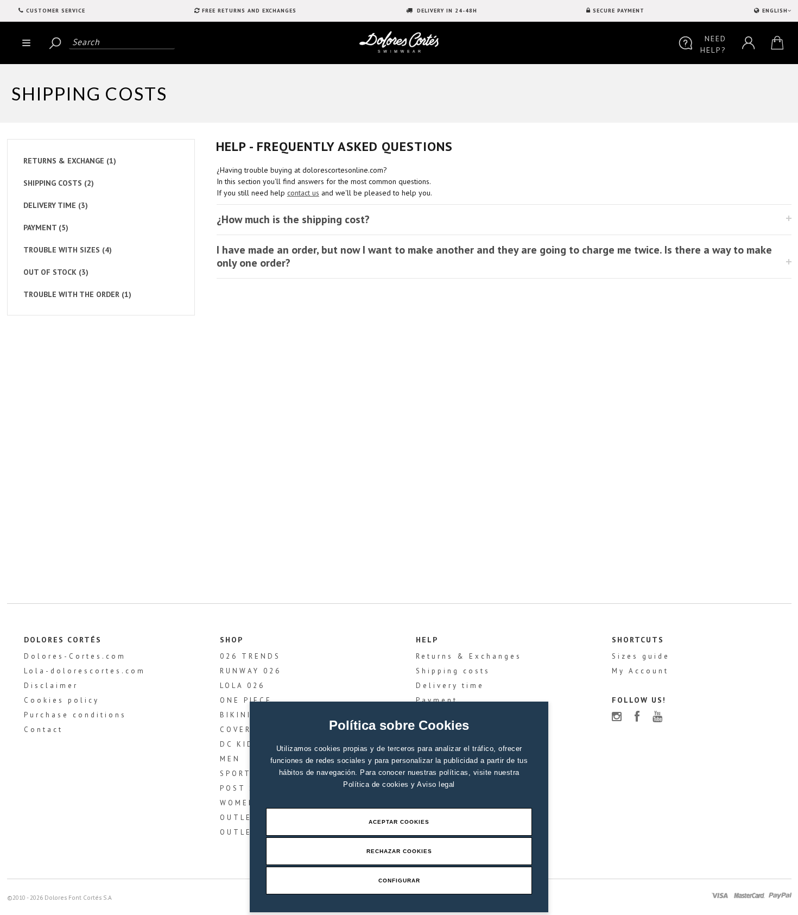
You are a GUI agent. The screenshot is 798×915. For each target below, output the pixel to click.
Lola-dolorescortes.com (84, 671)
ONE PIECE (246, 700)
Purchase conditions (75, 715)
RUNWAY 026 (250, 671)
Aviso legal (436, 784)
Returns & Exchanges (469, 656)
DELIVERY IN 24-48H (446, 10)
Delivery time (450, 685)
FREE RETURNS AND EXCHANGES (249, 10)
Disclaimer (51, 685)
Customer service (55, 10)
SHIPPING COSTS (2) (58, 183)
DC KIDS (240, 744)
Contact (43, 729)
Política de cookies (377, 784)
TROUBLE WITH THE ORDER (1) (77, 294)
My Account (640, 671)
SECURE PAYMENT (618, 10)
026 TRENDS (250, 656)
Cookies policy (61, 700)
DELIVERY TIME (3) (55, 205)
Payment (437, 700)
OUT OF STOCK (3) (55, 272)
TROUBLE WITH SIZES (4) (67, 250)
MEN (230, 758)
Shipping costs (453, 671)
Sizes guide (641, 656)
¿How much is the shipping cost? (293, 219)
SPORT (235, 773)
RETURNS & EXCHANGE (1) (69, 161)
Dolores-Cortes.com (75, 656)
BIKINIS (238, 715)
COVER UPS (247, 729)
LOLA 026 (242, 685)
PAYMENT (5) (45, 227)
